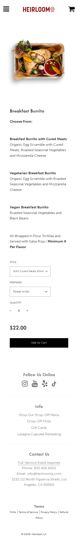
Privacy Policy (49, 512)
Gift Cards (39, 428)
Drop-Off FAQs (39, 421)
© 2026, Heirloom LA (33, 534)
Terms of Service (28, 512)
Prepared (16, 282)
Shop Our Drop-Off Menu (39, 415)
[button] (30, 271)
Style (13, 262)
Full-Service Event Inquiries (39, 463)
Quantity (15, 302)
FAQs (13, 512)
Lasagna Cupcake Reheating (39, 434)
